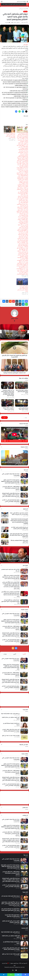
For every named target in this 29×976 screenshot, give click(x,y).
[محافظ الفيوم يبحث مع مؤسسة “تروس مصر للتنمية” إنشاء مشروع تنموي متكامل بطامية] (24, 910)
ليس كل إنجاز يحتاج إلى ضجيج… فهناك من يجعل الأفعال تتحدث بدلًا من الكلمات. (19, 528)
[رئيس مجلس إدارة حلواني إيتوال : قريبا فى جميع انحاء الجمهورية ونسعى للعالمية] (24, 731)
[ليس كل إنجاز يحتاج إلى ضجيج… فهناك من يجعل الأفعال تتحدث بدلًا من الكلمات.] (4, 529)
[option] (14, 331)
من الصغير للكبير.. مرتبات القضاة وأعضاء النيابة (10, 714)
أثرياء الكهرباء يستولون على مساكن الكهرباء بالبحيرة (10, 718)
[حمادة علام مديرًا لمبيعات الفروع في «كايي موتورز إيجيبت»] (24, 475)
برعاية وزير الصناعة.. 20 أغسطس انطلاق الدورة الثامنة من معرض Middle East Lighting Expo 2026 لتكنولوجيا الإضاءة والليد (10, 481)
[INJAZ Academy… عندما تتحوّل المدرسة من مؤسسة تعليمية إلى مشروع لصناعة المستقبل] (24, 488)
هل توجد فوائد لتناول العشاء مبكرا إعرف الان (10, 896)
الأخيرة (24, 654)
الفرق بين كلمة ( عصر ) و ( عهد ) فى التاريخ (10, 735)
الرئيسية (25, 8)
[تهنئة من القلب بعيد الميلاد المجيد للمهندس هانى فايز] (24, 571)
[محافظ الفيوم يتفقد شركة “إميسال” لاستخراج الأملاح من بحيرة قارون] (24, 916)
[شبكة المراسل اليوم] (21, 1)
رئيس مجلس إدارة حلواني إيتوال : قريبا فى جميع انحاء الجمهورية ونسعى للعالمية (10, 730)
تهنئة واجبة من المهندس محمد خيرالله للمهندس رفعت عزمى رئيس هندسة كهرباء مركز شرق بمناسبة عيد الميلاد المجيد (10, 577)
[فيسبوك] (26, 301)
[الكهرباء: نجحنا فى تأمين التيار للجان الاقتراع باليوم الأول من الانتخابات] (24, 922)
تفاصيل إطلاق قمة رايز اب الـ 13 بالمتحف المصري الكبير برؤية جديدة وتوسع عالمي (14, 463)
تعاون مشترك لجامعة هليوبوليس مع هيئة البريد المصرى (19, 541)
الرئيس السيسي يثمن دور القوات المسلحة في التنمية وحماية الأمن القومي (15, 335)
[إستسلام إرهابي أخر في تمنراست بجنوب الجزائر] (21, 403)
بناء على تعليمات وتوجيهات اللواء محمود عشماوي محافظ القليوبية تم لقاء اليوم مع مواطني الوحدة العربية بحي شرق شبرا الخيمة (7, 392)
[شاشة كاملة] (3, 441)
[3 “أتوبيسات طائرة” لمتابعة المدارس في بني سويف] (7, 403)
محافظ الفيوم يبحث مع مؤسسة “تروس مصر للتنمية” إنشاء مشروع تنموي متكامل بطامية (10, 909)
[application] (14, 434)
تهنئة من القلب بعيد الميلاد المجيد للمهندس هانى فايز (10, 570)
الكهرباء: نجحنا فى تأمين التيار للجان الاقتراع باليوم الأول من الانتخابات (11, 921)
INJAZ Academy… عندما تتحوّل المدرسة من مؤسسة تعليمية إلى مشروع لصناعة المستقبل (10, 488)
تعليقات (5, 654)
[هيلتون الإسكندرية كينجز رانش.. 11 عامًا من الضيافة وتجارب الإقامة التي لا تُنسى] (24, 501)
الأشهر (14, 654)
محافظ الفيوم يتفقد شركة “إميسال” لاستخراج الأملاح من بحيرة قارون (12, 915)
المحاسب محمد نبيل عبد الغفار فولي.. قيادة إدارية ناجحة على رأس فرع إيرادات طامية (19, 513)
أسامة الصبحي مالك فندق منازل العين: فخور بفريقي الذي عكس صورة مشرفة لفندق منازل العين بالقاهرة (19, 535)
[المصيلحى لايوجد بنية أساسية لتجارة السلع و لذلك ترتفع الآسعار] (21, 385)
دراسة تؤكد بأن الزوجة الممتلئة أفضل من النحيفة (11, 724)
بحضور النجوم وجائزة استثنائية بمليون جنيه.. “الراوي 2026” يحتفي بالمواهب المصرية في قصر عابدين (22, 288)
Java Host (12, 967)
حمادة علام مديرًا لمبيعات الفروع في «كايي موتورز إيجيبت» (10, 474)
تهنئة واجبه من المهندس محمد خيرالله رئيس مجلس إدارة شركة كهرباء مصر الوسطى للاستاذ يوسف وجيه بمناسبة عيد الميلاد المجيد (10, 594)
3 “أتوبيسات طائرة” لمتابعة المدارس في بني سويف (8, 408)
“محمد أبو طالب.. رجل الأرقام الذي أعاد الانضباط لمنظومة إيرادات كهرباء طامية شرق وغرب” (10, 601)
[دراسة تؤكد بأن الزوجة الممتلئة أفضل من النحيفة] (24, 725)
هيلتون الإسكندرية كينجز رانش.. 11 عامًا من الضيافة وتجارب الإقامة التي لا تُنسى (10, 500)
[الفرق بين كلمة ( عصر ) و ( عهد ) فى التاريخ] (24, 737)
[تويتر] (23, 301)
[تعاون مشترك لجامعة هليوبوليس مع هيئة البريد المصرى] (4, 542)
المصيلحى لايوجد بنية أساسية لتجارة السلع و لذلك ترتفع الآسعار (22, 391)
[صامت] (5, 441)
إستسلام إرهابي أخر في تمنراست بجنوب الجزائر (23, 408)
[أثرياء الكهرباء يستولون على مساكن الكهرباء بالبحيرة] (24, 719)
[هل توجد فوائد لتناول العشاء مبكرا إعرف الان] (24, 897)
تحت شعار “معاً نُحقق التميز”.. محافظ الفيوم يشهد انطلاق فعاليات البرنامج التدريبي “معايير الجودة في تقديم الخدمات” (10, 903)
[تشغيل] (26, 441)
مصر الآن (21, 8)
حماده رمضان (23, 22)
